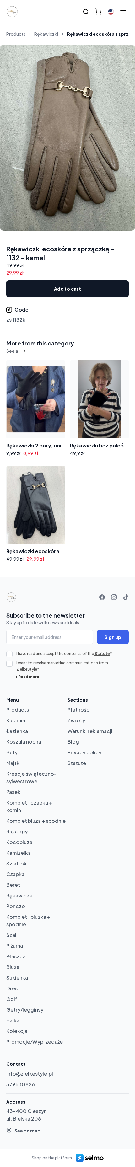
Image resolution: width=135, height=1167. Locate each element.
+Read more (27, 676)
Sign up (113, 637)
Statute (102, 653)
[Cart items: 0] (98, 11)
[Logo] (12, 12)
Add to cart (67, 289)
